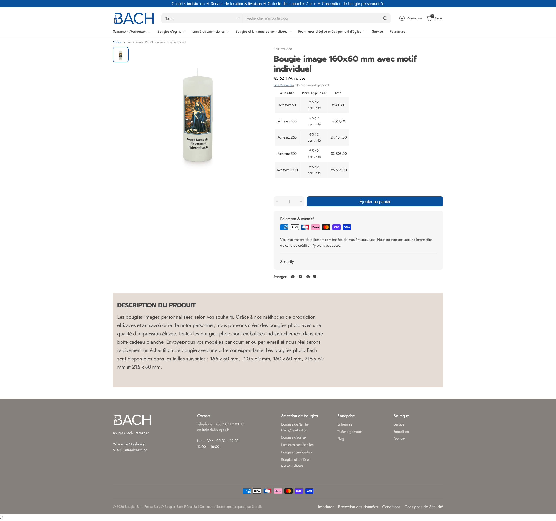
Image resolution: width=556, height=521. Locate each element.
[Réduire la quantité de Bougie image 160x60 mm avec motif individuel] (277, 202)
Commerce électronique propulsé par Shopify (231, 506)
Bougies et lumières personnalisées (295, 462)
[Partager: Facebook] (293, 277)
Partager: (280, 277)
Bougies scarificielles (296, 452)
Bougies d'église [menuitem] (169, 31)
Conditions (391, 507)
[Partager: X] (300, 277)
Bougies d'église (293, 437)
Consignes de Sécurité (424, 507)
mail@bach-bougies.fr (213, 429)
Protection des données (358, 507)
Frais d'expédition (284, 85)
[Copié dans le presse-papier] (315, 277)
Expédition (401, 431)
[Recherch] (385, 18)
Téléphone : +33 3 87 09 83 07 (220, 424)
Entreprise (344, 424)
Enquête (400, 438)
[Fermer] (1, 518)
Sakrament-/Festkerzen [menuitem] (130, 31)
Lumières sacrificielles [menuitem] (208, 31)
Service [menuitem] (377, 31)
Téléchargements (349, 431)
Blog (340, 438)
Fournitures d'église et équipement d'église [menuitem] (329, 31)
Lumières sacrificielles (297, 444)
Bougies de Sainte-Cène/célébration (295, 427)
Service (399, 424)
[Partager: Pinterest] (308, 277)
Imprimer (326, 507)
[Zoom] (254, 55)
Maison (117, 42)
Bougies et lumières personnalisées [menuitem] (261, 31)
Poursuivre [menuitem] (397, 31)
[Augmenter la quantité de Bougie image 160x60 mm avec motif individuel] (301, 202)
